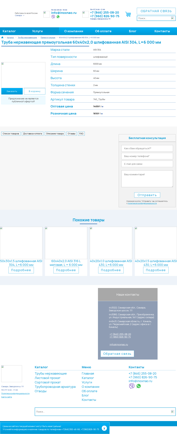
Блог (132, 31)
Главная (88, 373)
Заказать (12, 91)
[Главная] (2, 37)
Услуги (37, 31)
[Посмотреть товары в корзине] (128, 17)
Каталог (9, 31)
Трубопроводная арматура (55, 386)
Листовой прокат (48, 378)
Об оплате (103, 31)
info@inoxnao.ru (64, 13)
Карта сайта (6, 397)
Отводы (41, 391)
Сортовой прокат (48, 382)
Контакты (162, 31)
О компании (73, 31)
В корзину (34, 91)
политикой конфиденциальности (142, 203)
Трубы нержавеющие (51, 373)
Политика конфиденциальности (15, 393)
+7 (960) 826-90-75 (104, 16)
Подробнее (21, 270)
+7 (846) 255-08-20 (104, 12)
